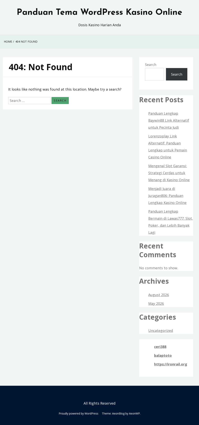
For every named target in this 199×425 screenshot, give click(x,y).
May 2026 (156, 303)
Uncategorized (160, 330)
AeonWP (134, 413)
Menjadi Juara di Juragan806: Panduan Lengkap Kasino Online (167, 195)
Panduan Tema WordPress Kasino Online (99, 12)
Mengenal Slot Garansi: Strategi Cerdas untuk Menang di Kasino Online (169, 173)
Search (150, 64)
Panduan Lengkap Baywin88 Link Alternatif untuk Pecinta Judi (168, 120)
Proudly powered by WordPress (78, 413)
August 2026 (158, 294)
